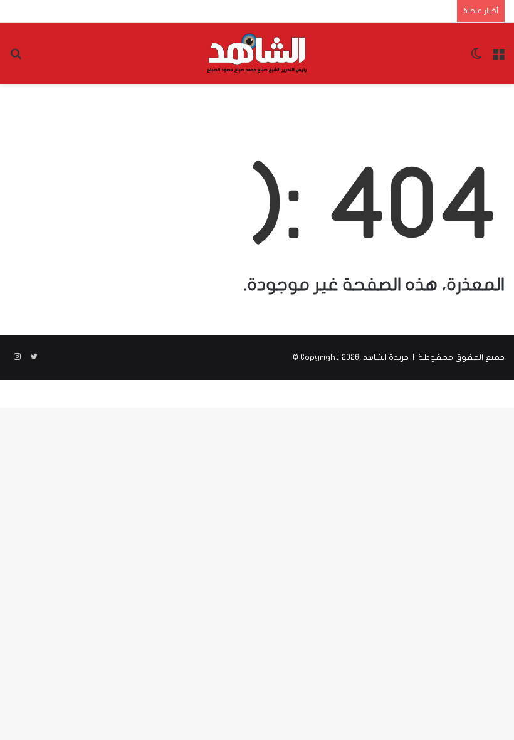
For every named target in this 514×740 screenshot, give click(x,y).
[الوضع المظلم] (476, 58)
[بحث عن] (15, 58)
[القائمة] (498, 58)
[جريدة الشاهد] (257, 53)
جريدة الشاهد (386, 357)
